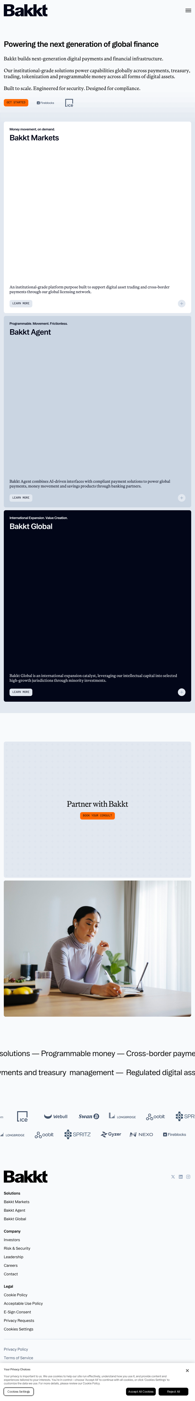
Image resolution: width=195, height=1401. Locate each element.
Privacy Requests (19, 1320)
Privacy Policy (16, 1349)
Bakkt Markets (16, 1202)
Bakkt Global (15, 1219)
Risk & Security (17, 1248)
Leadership (13, 1257)
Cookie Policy (15, 1295)
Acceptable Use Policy (23, 1303)
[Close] (187, 1370)
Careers (11, 1265)
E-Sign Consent (17, 1312)
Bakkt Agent (14, 1210)
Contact (11, 1274)
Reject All (173, 1391)
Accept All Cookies (140, 1391)
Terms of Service (18, 1358)
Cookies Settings (18, 1329)
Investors (12, 1240)
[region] (97, 1382)
